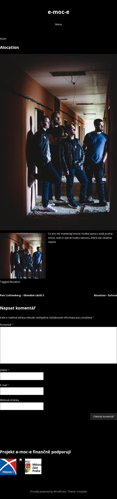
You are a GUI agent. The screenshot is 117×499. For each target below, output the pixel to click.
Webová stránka (9, 400)
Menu (58, 24)
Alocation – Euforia (105, 295)
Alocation (14, 281)
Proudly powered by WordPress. (48, 491)
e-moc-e (58, 11)
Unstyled (81, 491)
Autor (3, 38)
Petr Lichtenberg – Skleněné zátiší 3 (22, 295)
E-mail (4, 385)
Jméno (4, 370)
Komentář (6, 324)
